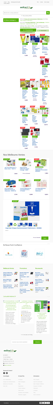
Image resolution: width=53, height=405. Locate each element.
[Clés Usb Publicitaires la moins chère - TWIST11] (11, 162)
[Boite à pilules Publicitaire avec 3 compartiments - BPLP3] (47, 280)
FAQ (38, 2)
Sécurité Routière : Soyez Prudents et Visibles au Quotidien (48, 314)
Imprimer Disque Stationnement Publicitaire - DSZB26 (23, 228)
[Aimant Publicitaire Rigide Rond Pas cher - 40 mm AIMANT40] (16, 273)
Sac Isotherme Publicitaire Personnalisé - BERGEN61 (45, 49)
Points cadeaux (7, 3)
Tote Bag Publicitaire (30, 22)
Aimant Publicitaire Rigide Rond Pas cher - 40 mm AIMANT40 (8, 274)
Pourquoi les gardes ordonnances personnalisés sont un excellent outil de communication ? (32, 315)
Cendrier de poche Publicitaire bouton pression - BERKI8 (45, 71)
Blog (9, 2)
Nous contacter (7, 365)
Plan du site (21, 390)
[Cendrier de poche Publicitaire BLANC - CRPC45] (25, 110)
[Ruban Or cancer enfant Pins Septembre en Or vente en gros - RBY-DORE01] (45, 83)
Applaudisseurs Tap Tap (31, 23)
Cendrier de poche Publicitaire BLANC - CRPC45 (25, 120)
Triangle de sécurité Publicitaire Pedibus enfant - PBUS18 (25, 49)
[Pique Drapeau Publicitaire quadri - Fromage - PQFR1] (26, 162)
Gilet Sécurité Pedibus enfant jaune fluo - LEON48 (34, 118)
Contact (41, 2)
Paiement (35, 388)
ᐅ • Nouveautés (42, 30)
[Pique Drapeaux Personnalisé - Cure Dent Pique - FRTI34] (35, 83)
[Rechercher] (48, 12)
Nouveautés (39, 268)
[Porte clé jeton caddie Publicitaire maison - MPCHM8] (35, 131)
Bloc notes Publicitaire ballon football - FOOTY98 (39, 274)
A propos (20, 379)
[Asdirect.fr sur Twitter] (7, 373)
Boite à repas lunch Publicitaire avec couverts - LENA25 (40, 289)
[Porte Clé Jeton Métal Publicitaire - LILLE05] (45, 110)
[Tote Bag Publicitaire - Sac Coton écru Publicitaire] (42, 183)
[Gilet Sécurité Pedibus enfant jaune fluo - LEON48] (35, 110)
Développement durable (15, 2)
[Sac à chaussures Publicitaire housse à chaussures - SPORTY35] (11, 183)
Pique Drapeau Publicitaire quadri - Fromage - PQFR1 (25, 169)
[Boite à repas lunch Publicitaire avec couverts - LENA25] (47, 288)
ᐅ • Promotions (28, 30)
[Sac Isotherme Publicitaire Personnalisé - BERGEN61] (45, 39)
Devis (45, 238)
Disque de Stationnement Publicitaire (33, 19)
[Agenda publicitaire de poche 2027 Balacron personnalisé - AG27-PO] (25, 131)
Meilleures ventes (8, 268)
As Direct (6, 403)
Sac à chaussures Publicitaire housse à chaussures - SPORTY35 (10, 190)
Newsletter (20, 386)
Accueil (5, 2)
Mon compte (46, 2)
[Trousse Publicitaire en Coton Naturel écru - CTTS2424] (26, 183)
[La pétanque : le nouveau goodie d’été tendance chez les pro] (17, 302)
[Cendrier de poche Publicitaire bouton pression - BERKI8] (45, 61)
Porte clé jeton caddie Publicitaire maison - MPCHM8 (35, 142)
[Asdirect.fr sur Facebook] (4, 373)
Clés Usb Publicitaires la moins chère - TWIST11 (10, 168)
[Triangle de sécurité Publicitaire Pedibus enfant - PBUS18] (25, 39)
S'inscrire (37, 342)
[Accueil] (26, 7)
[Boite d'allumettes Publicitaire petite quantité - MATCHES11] (16, 285)
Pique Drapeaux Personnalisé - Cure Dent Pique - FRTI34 (35, 93)
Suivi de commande (37, 381)
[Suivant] (49, 244)
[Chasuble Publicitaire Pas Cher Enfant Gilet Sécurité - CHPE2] (25, 83)
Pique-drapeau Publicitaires (26, 20)
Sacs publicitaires (7, 379)
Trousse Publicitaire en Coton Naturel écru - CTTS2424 (25, 190)
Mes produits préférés (27, 15)
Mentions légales (22, 394)
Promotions (23, 268)
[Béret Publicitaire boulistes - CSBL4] (16, 280)
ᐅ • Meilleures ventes (27, 32)
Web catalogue (21, 381)
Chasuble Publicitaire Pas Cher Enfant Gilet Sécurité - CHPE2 (25, 94)
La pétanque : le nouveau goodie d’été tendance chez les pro (17, 307)
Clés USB (5, 386)
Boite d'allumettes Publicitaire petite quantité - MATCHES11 (8, 286)
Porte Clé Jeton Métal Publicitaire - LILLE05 (45, 120)
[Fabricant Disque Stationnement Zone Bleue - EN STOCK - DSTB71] (35, 39)
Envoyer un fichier (37, 386)
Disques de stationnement (9, 381)
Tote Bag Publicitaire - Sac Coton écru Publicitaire (40, 190)
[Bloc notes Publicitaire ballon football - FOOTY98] (47, 273)
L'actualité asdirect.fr (9, 296)
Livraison (35, 390)
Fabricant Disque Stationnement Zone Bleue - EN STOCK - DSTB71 (36, 49)
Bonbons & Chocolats (8, 383)
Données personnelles (23, 392)
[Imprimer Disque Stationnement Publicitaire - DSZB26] (26, 211)
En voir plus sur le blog (27, 334)
